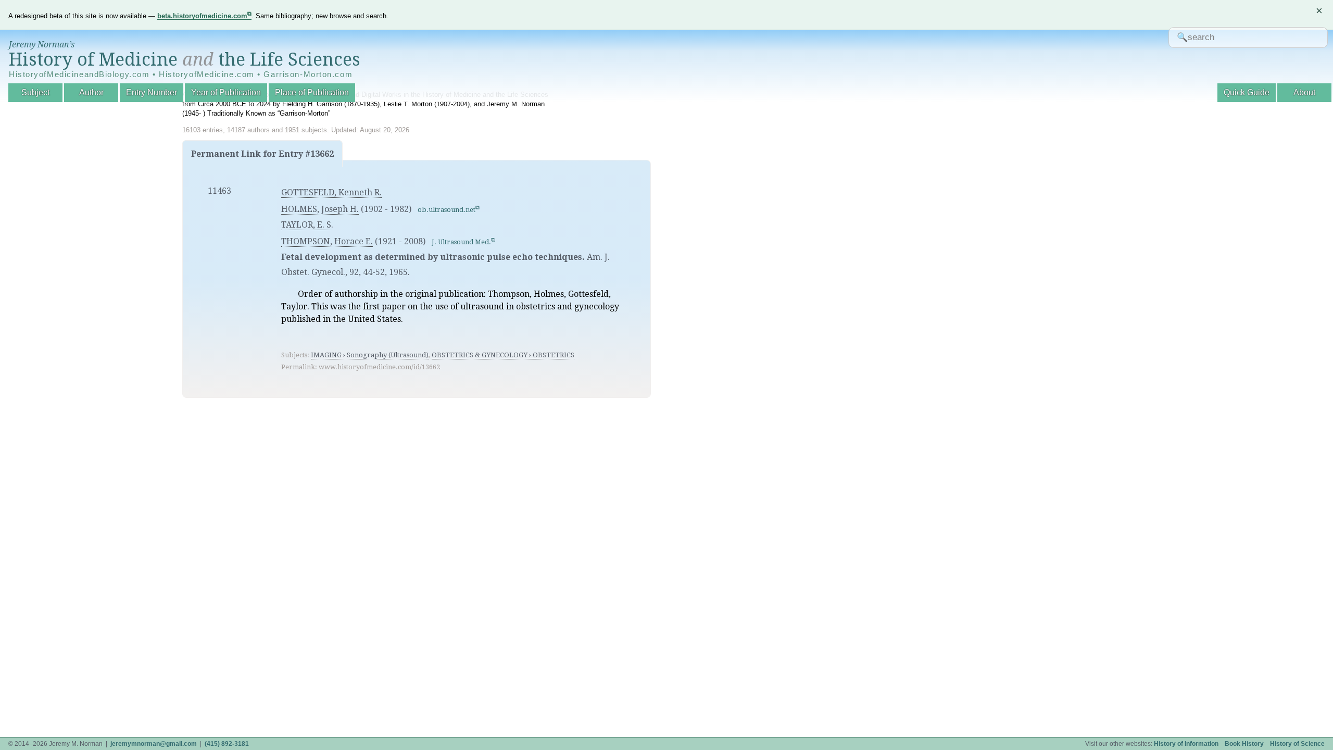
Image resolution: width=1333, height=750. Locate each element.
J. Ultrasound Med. (461, 242)
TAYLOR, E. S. (307, 225)
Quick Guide (1246, 92)
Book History (1244, 743)
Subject (35, 92)
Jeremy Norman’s (41, 44)
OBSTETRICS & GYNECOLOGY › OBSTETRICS (503, 355)
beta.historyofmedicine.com (202, 16)
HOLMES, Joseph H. (320, 209)
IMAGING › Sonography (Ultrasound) (370, 355)
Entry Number (151, 92)
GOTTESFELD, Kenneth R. (331, 192)
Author (91, 92)
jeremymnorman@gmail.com (153, 743)
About (1304, 92)
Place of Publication (312, 92)
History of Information (1186, 743)
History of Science (1297, 743)
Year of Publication (226, 92)
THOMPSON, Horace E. (327, 241)
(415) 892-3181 (227, 743)
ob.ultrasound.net (446, 210)
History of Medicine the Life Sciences (184, 59)
